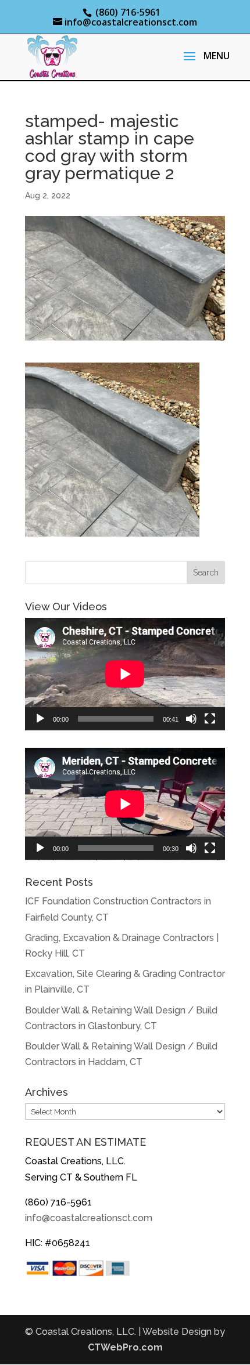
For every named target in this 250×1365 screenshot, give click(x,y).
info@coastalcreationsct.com (88, 1217)
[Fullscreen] (210, 719)
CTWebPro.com (125, 1347)
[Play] (40, 719)
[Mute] (191, 719)
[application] (125, 674)
